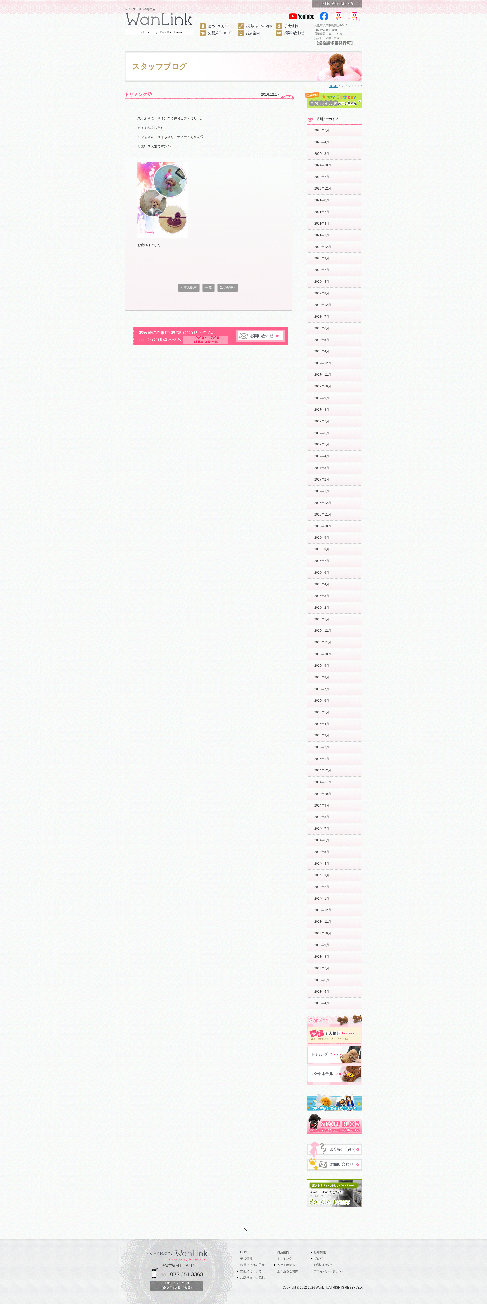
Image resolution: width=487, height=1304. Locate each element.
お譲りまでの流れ (252, 1277)
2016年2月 (321, 607)
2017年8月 (321, 409)
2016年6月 (321, 572)
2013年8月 (321, 956)
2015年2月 (321, 747)
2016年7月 (321, 561)
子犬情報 (246, 1258)
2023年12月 (322, 188)
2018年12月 (322, 305)
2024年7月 (321, 177)
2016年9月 (321, 537)
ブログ (318, 1258)
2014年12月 (322, 770)
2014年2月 (321, 887)
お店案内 (283, 1252)
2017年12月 (322, 363)
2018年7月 (321, 316)
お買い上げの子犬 (252, 1265)
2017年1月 (321, 491)
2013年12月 (322, 910)
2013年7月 (321, 968)
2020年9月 (321, 258)
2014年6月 (321, 840)
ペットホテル (286, 1265)
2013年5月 (321, 991)
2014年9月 (321, 805)
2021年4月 (321, 223)
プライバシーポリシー (329, 1271)
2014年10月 (322, 794)
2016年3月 (321, 596)
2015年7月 (321, 689)
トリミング (284, 1258)
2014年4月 (321, 863)
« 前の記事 (189, 287)
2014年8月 (321, 817)
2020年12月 (322, 247)
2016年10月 (322, 526)
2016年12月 (322, 503)
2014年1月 (321, 898)
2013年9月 (321, 945)
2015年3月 (321, 735)
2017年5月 (321, 444)
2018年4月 (321, 351)
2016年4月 (321, 584)
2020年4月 (321, 281)
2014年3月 (321, 875)
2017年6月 (321, 433)
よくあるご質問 (287, 1271)
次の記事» (227, 287)
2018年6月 (321, 328)
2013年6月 (321, 980)
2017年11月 (322, 374)
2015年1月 (321, 759)
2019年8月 (321, 293)
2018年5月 (321, 340)
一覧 (208, 287)
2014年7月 (321, 828)
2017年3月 (321, 468)
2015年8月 (321, 677)
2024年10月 (322, 165)
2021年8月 (321, 200)
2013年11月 (322, 921)
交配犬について (251, 1271)
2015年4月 (321, 724)
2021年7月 (321, 212)
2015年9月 (321, 665)
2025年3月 (321, 154)
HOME (333, 86)
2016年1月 (321, 619)
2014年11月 (322, 782)
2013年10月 (322, 933)
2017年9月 (321, 398)
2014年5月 (321, 852)
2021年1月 (321, 235)
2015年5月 (321, 712)
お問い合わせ (323, 1265)
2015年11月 (322, 642)
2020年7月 (321, 270)
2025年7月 (321, 130)
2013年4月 (321, 1003)
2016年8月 (321, 549)
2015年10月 (322, 654)
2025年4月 (321, 142)
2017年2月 (321, 479)
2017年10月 (322, 386)
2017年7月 (321, 421)
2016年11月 (322, 514)
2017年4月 (321, 456)
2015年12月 (322, 630)
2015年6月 (321, 700)
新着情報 (320, 1252)
